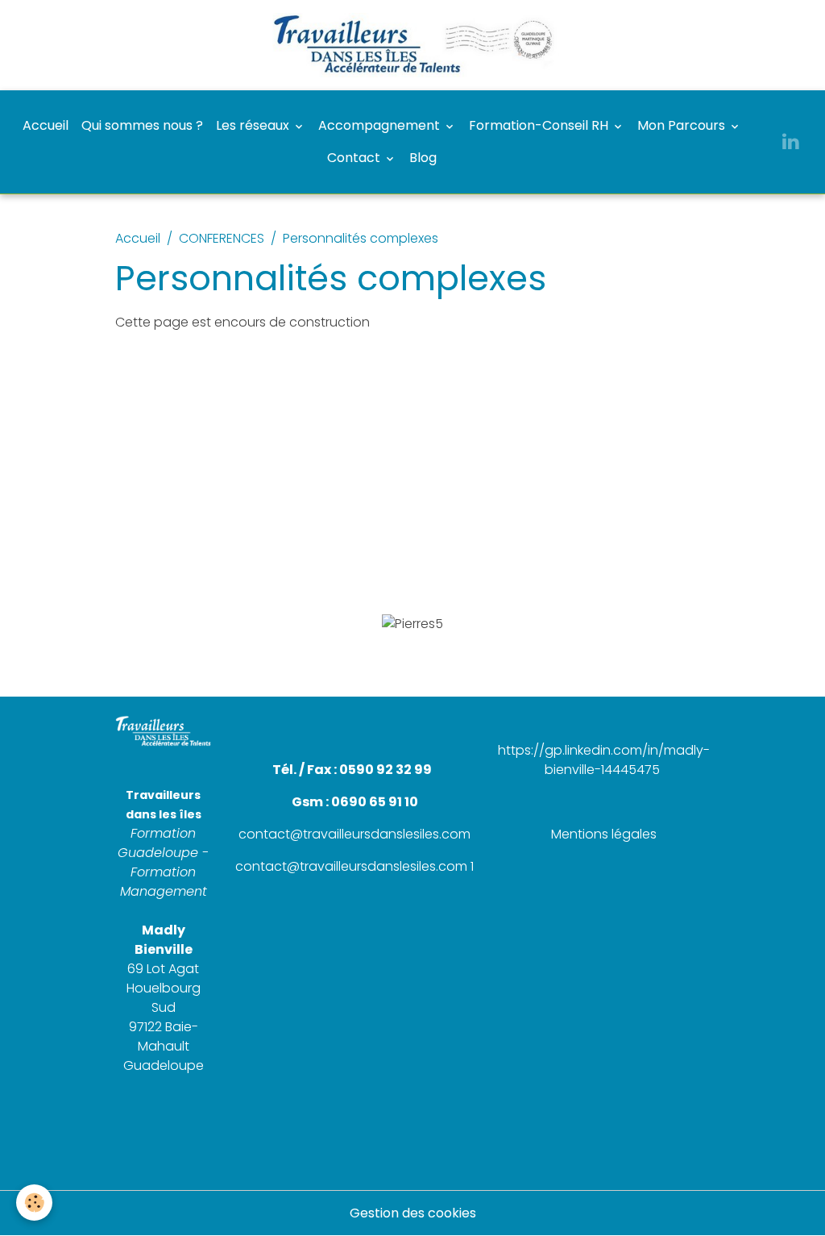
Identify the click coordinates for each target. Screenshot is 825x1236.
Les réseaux (254, 125)
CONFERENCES (221, 238)
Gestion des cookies (413, 1213)
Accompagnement (380, 125)
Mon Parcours (682, 125)
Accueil (45, 125)
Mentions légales (604, 834)
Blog (423, 157)
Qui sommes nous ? (142, 125)
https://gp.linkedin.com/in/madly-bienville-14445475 (604, 760)
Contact (355, 157)
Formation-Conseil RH (540, 125)
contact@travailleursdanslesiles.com (354, 834)
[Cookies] (34, 1202)
